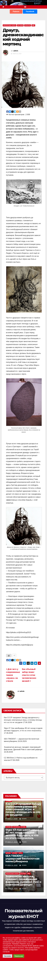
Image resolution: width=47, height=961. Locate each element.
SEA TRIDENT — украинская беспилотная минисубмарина (22, 858)
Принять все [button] (19, 956)
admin (15, 51)
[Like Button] (8, 655)
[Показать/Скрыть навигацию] (25, 7)
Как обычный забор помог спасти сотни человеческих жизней (29, 675)
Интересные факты (9, 25)
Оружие (8, 827)
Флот (20, 853)
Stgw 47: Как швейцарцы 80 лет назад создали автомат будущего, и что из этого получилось (22, 834)
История (20, 25)
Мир (33, 25)
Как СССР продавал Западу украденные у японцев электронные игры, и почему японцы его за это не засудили (23, 720)
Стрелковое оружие (19, 827)
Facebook (30, 11)
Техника (8, 801)
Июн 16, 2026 (12, 865)
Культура (27, 25)
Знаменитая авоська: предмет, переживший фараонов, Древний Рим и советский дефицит (23, 880)
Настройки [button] (7, 956)
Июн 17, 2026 (12, 819)
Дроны (8, 853)
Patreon (16, 11)
